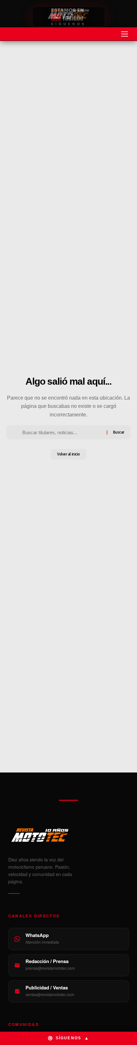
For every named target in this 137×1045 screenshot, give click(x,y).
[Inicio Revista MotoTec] (68, 835)
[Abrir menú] (124, 34)
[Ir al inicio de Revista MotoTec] (68, 13)
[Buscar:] (62, 432)
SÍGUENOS (72, 1038)
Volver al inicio (68, 454)
